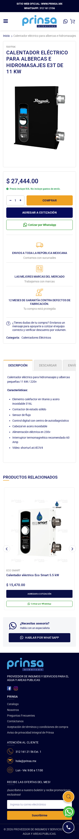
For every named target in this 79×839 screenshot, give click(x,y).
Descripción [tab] (18, 365)
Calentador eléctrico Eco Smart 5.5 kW (32, 575)
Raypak (11, 46)
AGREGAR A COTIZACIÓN (39, 212)
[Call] (68, 827)
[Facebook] (9, 688)
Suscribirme (39, 815)
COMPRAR (50, 200)
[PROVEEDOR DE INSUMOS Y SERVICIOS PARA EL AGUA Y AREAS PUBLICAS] (39, 21)
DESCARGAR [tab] (48, 365)
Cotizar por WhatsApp (42, 224)
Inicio (6, 35)
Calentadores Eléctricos (36, 337)
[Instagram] (16, 688)
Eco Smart (13, 570)
